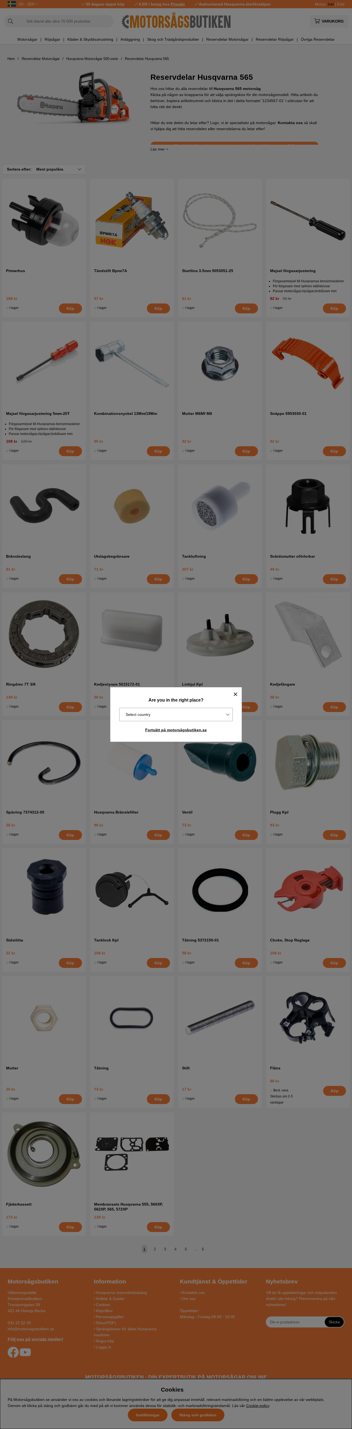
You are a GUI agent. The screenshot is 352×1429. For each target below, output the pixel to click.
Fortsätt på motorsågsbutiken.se (176, 730)
